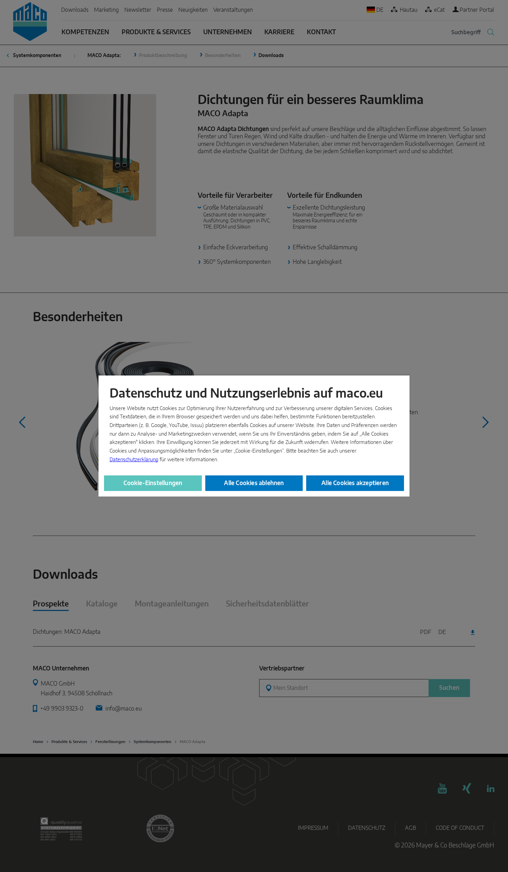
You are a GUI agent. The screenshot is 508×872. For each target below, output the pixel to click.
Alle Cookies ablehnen (254, 483)
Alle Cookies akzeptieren (355, 483)
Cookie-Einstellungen (152, 483)
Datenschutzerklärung (134, 459)
